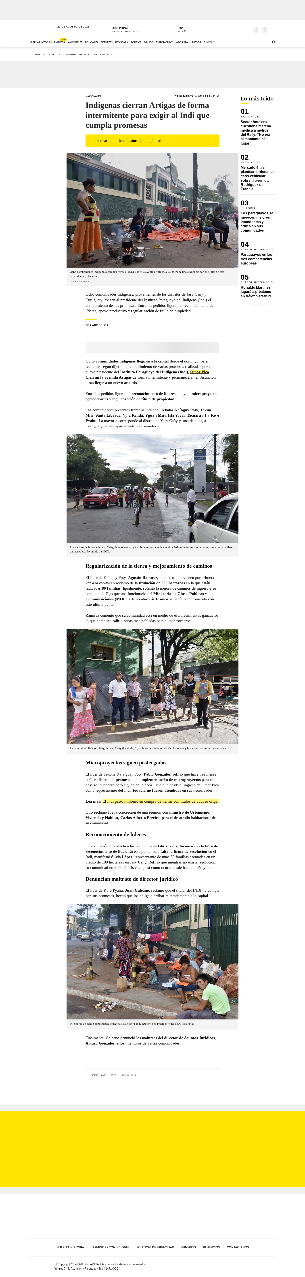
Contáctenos (238, 1247)
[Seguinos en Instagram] (246, 29)
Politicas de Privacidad (155, 1247)
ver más (180, 29)
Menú (272, 29)
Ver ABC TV (134, 29)
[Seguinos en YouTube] (239, 29)
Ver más (258, 129)
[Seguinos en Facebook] (226, 29)
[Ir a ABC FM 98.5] (260, 42)
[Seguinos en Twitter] (233, 29)
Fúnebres (188, 1247)
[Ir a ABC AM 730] (242, 42)
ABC (42, 29)
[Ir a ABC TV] (230, 42)
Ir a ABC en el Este (69, 31)
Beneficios (211, 1247)
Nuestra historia (70, 1247)
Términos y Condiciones (110, 1247)
